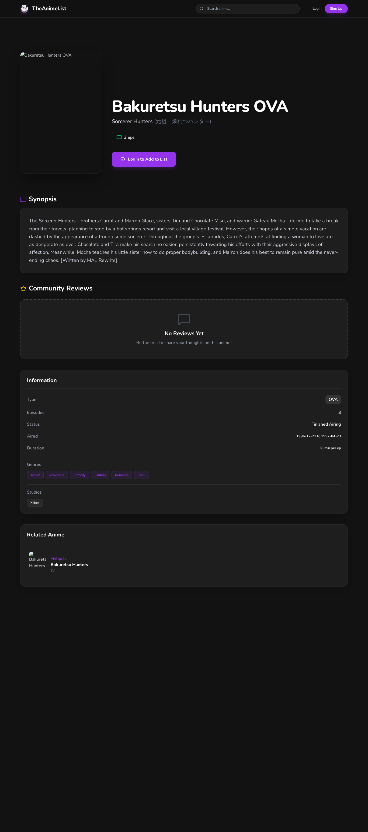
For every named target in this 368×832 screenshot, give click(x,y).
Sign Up (336, 8)
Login (317, 8)
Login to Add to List (147, 159)
